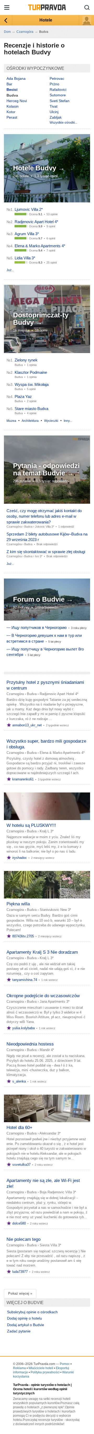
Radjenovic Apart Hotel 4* (36, 221)
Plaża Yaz (23, 396)
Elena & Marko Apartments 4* (40, 246)
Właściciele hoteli (40, 1368)
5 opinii (31, 389)
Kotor (11, 112)
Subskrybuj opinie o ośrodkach (32, 1312)
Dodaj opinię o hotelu (24, 1318)
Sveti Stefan (59, 101)
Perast (12, 117)
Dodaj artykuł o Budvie (25, 1325)
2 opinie (32, 401)
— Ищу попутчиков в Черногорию (37, 627)
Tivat (53, 106)
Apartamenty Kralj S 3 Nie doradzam (42, 952)
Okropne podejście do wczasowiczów (43, 995)
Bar (9, 84)
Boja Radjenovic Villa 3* (58, 1192)
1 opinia (32, 364)
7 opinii (50, 250)
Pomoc (65, 1364)
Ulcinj (54, 112)
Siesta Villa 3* (50, 1245)
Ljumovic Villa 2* (29, 209)
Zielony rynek (26, 360)
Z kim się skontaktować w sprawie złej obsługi (46, 551)
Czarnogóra (14, 526)
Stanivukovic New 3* (55, 910)
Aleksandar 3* (50, 1133)
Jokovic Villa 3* (44, 526)
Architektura (30, 421)
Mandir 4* (47, 1050)
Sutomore (58, 95)
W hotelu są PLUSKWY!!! (31, 825)
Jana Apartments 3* (54, 1002)
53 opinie (52, 214)
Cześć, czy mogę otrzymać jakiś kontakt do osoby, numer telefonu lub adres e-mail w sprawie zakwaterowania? (44, 516)
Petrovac (57, 78)
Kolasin (13, 106)
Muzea (11, 421)
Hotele (45, 20)
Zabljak (56, 117)
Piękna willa (18, 903)
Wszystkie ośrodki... (63, 122)
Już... (10, 270)
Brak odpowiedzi (47, 544)
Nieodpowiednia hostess (30, 1044)
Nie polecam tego (23, 1239)
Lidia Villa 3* (25, 258)
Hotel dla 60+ (19, 1127)
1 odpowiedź (66, 526)
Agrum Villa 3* (27, 234)
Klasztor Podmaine (31, 372)
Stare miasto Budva (31, 408)
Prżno (54, 84)
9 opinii (50, 226)
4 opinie (32, 413)
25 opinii (51, 262)
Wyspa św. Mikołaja (32, 384)
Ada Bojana (16, 78)
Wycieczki (51, 421)
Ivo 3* (38, 556)
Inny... (68, 421)
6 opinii (50, 238)
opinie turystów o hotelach (50, 1385)
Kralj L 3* (47, 831)
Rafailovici (58, 89)
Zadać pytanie (19, 1331)
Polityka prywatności (45, 1372)
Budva (28, 526)
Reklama (19, 1368)
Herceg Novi (17, 101)
